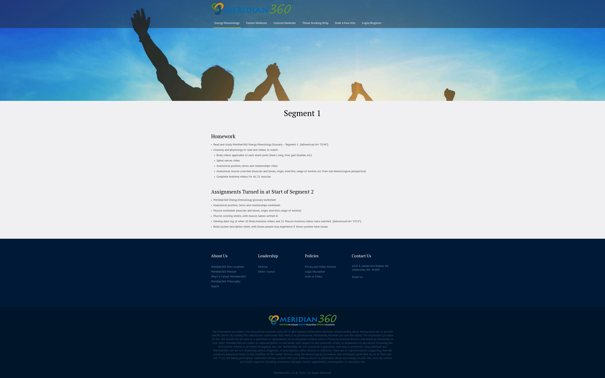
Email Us (357, 277)
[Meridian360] (302, 320)
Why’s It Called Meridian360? (228, 276)
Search (215, 286)
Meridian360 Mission (223, 271)
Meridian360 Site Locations (227, 266)
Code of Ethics (313, 276)
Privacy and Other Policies (320, 266)
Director (263, 266)
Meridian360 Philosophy (225, 281)
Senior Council (266, 271)
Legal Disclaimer (315, 271)
